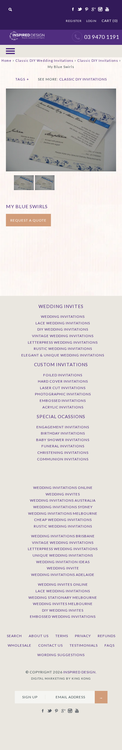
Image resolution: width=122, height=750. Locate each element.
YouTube (107, 9)
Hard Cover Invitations (63, 381)
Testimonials (84, 645)
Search (14, 636)
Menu (10, 51)
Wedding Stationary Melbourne (62, 597)
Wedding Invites (63, 494)
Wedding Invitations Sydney (63, 507)
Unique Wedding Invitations (63, 555)
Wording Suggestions (61, 655)
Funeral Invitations (62, 446)
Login (91, 21)
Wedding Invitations (63, 316)
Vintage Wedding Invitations (63, 336)
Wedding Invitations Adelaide (62, 574)
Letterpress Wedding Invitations (63, 342)
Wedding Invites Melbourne (63, 603)
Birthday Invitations (63, 433)
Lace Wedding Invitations (63, 323)
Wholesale (19, 645)
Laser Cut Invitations (63, 388)
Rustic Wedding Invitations (63, 348)
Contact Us (50, 645)
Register (74, 21)
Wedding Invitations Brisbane (63, 536)
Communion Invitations (63, 459)
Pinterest (86, 9)
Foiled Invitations (62, 375)
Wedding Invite (63, 568)
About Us (39, 636)
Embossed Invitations (63, 400)
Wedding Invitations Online (63, 487)
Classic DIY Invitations (97, 60)
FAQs (110, 645)
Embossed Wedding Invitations (63, 616)
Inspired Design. (80, 672)
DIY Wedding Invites (63, 610)
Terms (61, 636)
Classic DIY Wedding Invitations (44, 60)
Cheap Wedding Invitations (63, 519)
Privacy (83, 636)
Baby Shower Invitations (62, 440)
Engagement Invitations (62, 427)
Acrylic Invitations (63, 407)
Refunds (106, 636)
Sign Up (30, 697)
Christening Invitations (63, 452)
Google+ (93, 9)
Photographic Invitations (63, 394)
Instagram (100, 9)
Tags (22, 79)
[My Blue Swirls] (61, 91)
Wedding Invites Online (63, 584)
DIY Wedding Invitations (62, 329)
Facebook (73, 9)
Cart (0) (110, 20)
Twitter (79, 9)
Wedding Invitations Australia (63, 500)
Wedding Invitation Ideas (63, 562)
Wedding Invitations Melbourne (62, 513)
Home (6, 60)
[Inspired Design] (27, 32)
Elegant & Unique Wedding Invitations (62, 355)
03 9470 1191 (101, 37)
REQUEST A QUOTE (28, 220)
